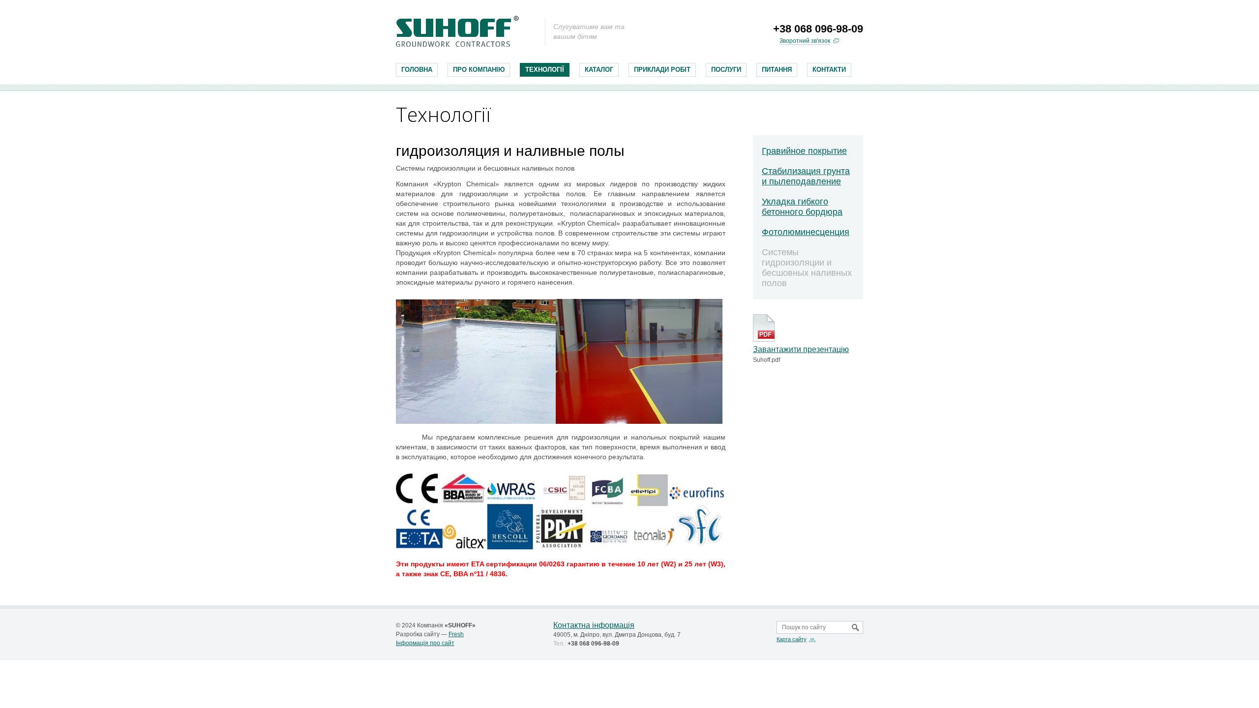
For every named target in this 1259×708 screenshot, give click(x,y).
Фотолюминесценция (805, 232)
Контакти (829, 69)
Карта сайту (792, 639)
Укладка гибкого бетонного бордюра (802, 207)
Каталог (599, 69)
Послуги (726, 69)
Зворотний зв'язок (804, 40)
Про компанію (479, 69)
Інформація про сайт (425, 643)
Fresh (456, 634)
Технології (544, 69)
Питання (777, 69)
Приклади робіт (662, 69)
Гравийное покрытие (804, 151)
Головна (416, 69)
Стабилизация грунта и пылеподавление (806, 176)
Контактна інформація (593, 625)
